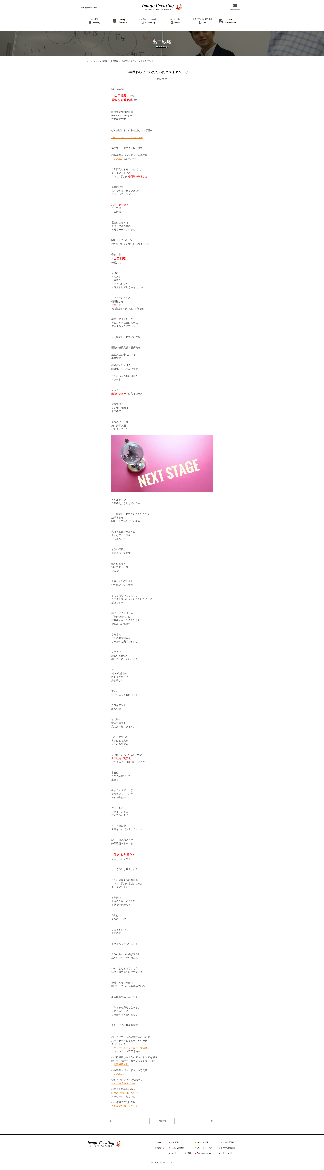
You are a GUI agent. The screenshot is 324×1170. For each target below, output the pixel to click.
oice (202, 21)
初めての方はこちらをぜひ (125, 137)
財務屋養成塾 (121, 1064)
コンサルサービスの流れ (181, 1153)
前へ (212, 1121)
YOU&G (118, 158)
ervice (175, 21)
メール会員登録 (227, 1142)
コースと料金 (202, 1142)
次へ (111, 1121)
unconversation (230, 20)
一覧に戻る (162, 1121)
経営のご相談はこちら (123, 1093)
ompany (95, 21)
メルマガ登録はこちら (123, 1083)
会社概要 (175, 1142)
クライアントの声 (204, 1148)
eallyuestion (123, 20)
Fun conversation (204, 1153)
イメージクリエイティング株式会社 (162, 7)
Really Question (177, 1148)
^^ (141, 137)
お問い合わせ (226, 1153)
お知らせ (161, 1148)
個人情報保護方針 (228, 1148)
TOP (159, 1142)
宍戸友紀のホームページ (124, 1106)
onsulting (148, 21)
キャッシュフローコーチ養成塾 (130, 1047)
